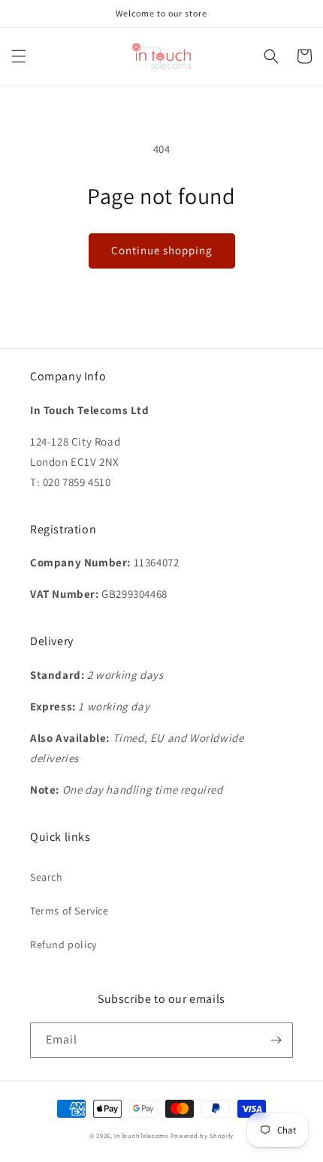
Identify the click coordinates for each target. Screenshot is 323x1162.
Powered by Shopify (202, 1135)
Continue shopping (162, 250)
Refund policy (63, 944)
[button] (18, 56)
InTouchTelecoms (141, 1135)
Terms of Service (69, 910)
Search (46, 877)
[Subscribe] (275, 1040)
